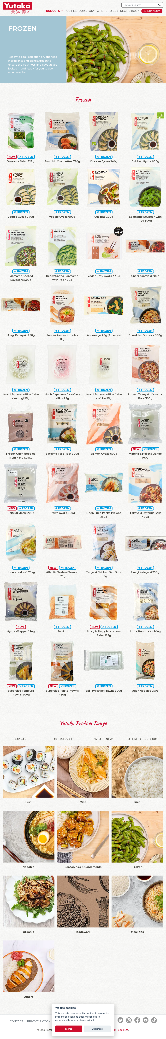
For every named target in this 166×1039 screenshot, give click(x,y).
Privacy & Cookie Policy (45, 1021)
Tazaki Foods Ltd (118, 1029)
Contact (16, 1021)
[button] (53, 11)
